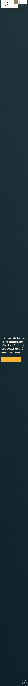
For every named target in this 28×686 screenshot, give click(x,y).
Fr (24, 2)
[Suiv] (24, 682)
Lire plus (7, 359)
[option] (14, 343)
